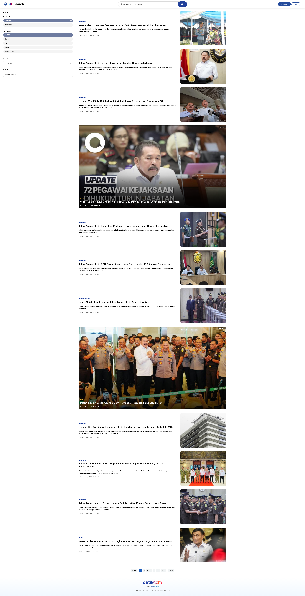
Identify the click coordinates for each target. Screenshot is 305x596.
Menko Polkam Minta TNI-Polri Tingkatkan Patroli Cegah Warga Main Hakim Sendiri (126, 541)
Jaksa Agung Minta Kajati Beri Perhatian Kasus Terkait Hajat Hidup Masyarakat (123, 226)
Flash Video (9, 51)
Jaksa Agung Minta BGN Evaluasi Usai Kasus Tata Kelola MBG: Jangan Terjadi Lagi (125, 264)
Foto (7, 43)
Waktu (5, 69)
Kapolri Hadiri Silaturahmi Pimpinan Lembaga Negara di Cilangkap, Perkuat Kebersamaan (121, 465)
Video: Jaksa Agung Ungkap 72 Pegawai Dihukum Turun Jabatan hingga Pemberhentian (130, 201)
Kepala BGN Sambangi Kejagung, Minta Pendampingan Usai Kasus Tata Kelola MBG (126, 427)
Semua (7, 35)
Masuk (295, 4)
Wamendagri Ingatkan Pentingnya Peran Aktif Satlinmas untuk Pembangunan (122, 25)
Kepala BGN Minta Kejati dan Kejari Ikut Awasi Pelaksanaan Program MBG (121, 101)
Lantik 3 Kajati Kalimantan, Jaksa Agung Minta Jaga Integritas (114, 302)
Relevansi (8, 25)
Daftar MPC (284, 4)
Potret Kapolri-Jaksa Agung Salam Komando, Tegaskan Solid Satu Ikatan (121, 402)
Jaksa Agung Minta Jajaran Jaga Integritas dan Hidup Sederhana (115, 63)
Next (171, 570)
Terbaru (8, 20)
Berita (7, 39)
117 (163, 570)
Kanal (5, 59)
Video (7, 47)
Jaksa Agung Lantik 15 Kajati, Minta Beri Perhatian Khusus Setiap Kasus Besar (122, 503)
